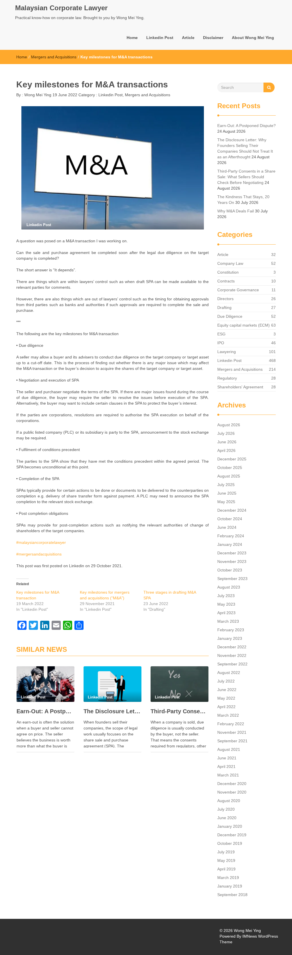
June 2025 (226, 493)
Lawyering (226, 351)
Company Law (230, 263)
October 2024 (229, 519)
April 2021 (226, 766)
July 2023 (226, 595)
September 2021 (232, 741)
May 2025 (226, 501)
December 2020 (231, 783)
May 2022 (226, 698)
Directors (225, 298)
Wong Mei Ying (37, 95)
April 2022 (226, 706)
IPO (220, 343)
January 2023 (229, 638)
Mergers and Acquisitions (53, 57)
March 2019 (228, 877)
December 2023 (231, 553)
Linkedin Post (159, 37)
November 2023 (231, 561)
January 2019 (229, 886)
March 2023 (228, 621)
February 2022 (230, 724)
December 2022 (231, 647)
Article (188, 37)
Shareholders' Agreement (240, 387)
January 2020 (229, 826)
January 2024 (229, 544)
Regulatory (227, 378)
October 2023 (229, 570)
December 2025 (231, 459)
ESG (221, 334)
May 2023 (226, 604)
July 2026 (226, 433)
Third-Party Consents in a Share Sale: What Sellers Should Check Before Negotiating (179, 711)
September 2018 (232, 894)
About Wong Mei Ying (253, 37)
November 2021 (231, 732)
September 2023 (232, 578)
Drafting (224, 307)
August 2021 (228, 749)
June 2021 (226, 758)
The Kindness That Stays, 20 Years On (243, 199)
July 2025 (226, 484)
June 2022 (226, 689)
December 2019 (231, 835)
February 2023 (230, 630)
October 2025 (229, 467)
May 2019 (226, 860)
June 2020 (226, 817)
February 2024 (230, 536)
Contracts (226, 281)
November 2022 (231, 655)
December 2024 (231, 510)
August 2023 (228, 587)
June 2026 (226, 442)
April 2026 (226, 450)
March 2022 (228, 715)
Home (132, 37)
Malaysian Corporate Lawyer (61, 8)
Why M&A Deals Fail (235, 211)
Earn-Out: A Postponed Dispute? (45, 711)
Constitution (228, 272)
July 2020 (226, 809)
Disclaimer (213, 37)
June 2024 (226, 527)
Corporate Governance (238, 290)
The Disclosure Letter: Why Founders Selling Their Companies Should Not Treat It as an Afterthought (112, 711)
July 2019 (226, 852)
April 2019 (226, 869)
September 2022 (232, 664)
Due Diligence (229, 316)
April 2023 (226, 612)
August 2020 (228, 800)
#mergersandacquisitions (39, 554)
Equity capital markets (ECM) (243, 325)
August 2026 (228, 425)
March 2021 (228, 775)
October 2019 (229, 843)
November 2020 (231, 792)
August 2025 (228, 476)
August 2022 (228, 672)
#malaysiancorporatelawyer (41, 542)
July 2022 (226, 681)
